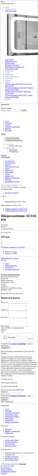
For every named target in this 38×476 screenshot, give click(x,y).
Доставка (8, 123)
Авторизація (13, 152)
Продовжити (6, 348)
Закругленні (9, 59)
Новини (8, 128)
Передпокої (9, 74)
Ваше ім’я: (4, 302)
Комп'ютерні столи (12, 76)
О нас (7, 121)
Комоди (8, 80)
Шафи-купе (9, 71)
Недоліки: (4, 317)
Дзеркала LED (10, 9)
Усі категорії (9, 161)
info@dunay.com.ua (12, 458)
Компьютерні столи (12, 166)
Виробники (9, 420)
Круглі (14, 61)
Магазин (22, 464)
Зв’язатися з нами (11, 415)
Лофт (13, 63)
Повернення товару (12, 416)
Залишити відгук (7, 228)
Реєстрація (13, 150)
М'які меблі (9, 78)
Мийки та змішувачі (12, 178)
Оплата (7, 125)
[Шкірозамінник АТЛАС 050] (16, 209)
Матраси (8, 99)
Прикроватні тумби (12, 182)
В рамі (14, 11)
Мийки (7, 82)
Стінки (7, 73)
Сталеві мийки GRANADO (19, 96)
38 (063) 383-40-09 (11, 193)
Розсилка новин (11, 446)
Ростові (15, 69)
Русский (16, 138)
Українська (18, 140)
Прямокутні (20, 67)
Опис (7, 264)
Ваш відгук (5, 326)
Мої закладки (10, 444)
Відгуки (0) (9, 267)
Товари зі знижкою (12, 422)
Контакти (8, 130)
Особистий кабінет (12, 440)
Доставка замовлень (12, 269)
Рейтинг (4, 330)
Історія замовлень (11, 442)
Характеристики (11, 265)
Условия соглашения (12, 127)
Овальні (16, 65)
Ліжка (7, 7)
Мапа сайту (9, 418)
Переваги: (4, 310)
